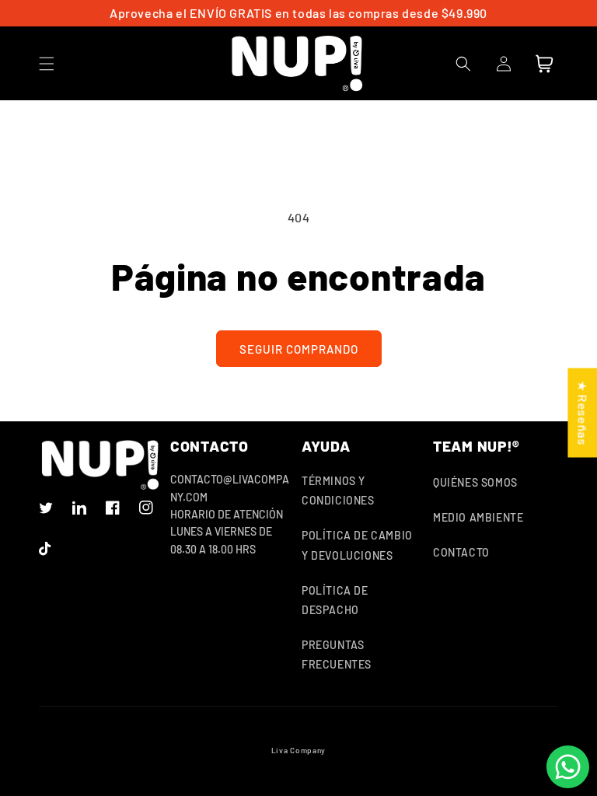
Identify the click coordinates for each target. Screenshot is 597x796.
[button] (47, 63)
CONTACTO (461, 552)
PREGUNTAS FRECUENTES (337, 654)
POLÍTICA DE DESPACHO (335, 600)
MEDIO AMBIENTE (478, 517)
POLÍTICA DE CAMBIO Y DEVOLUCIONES (357, 545)
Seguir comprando (298, 349)
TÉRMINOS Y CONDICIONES (338, 490)
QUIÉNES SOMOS (475, 482)
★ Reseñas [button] (582, 412)
